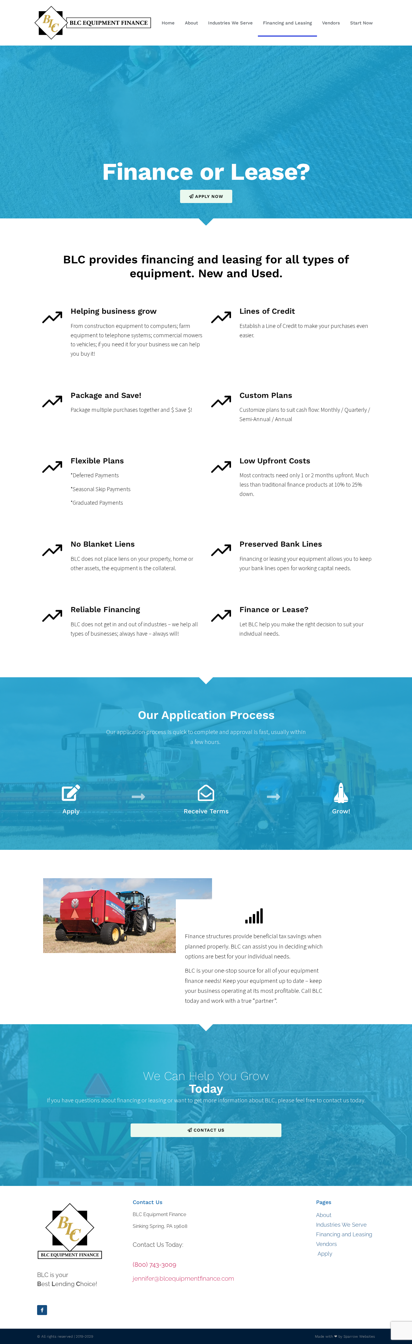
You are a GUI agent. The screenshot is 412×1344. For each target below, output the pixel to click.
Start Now (361, 23)
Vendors (331, 23)
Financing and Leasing (287, 23)
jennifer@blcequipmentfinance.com (183, 1278)
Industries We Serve (230, 23)
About (191, 23)
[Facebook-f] (42, 1310)
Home (168, 23)
